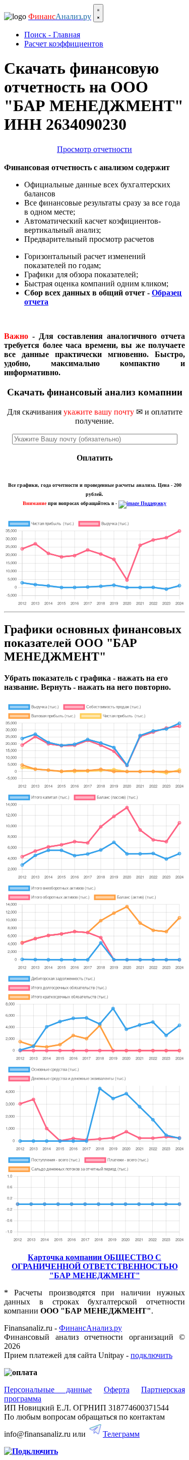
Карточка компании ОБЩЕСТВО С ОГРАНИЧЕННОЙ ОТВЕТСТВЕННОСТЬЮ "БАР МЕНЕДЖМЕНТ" (95, 1266)
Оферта (117, 1389)
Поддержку (152, 503)
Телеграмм (121, 1434)
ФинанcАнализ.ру (90, 1328)
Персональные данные (48, 1389)
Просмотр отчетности (94, 149)
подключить (151, 1355)
